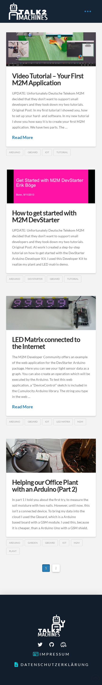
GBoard (33, 152)
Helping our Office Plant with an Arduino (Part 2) (45, 485)
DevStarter (35, 278)
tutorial (62, 152)
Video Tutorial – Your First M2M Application (48, 79)
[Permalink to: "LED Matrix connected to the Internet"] (51, 313)
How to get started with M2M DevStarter (44, 216)
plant (13, 551)
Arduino (14, 152)
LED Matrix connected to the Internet (46, 342)
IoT (47, 152)
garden (33, 542)
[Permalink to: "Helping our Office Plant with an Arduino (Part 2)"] (51, 456)
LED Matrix (63, 421)
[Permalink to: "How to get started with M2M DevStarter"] (51, 186)
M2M (80, 421)
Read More (22, 137)
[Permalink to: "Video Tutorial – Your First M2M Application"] (51, 49)
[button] (87, 11)
